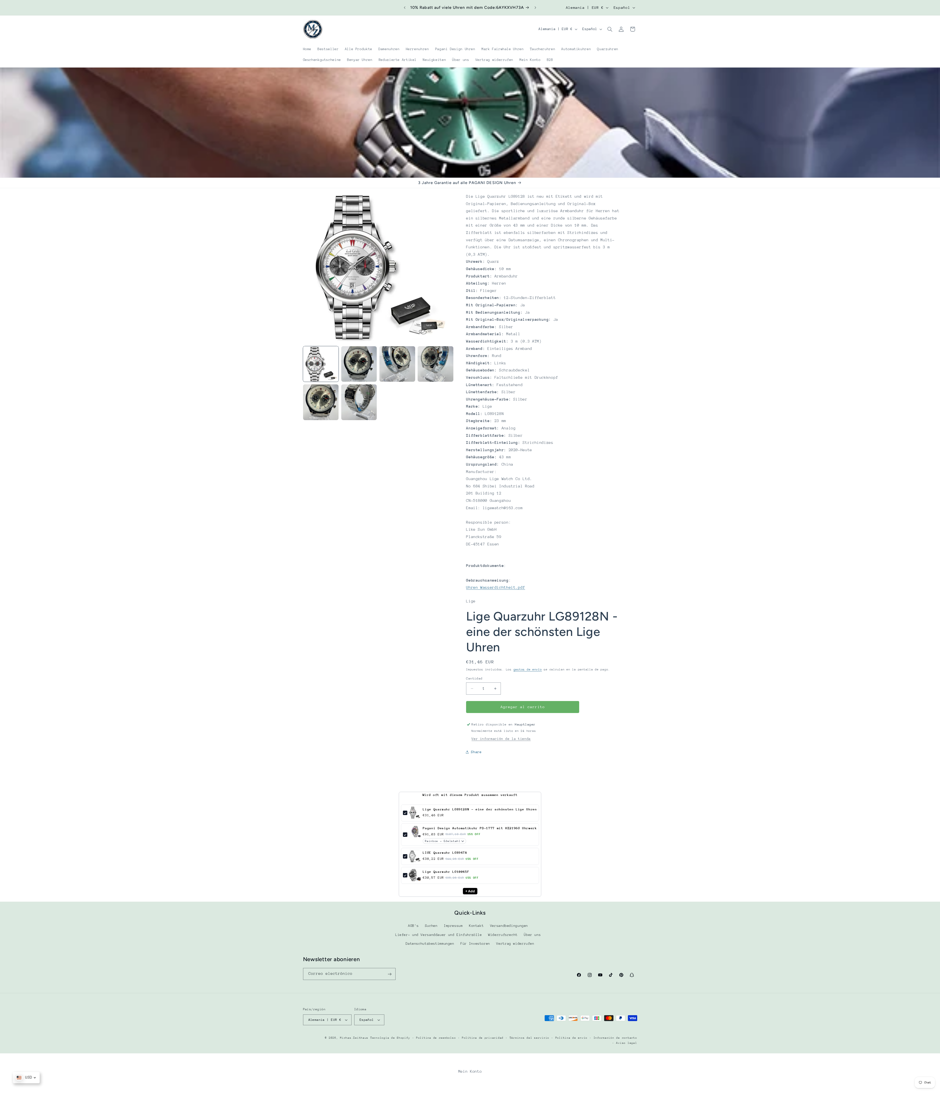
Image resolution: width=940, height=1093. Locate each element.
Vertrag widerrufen (515, 944)
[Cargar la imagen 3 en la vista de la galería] (397, 364)
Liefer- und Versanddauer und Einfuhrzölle (438, 935)
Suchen (431, 926)
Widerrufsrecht (503, 935)
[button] (609, 29)
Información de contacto (615, 1037)
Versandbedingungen (509, 926)
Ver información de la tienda (501, 738)
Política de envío (571, 1037)
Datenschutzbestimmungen (430, 944)
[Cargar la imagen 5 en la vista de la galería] (321, 402)
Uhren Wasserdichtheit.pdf (495, 587)
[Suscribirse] (389, 974)
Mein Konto (470, 1071)
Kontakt (476, 926)
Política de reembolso (436, 1037)
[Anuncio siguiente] (535, 7)
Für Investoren (475, 944)
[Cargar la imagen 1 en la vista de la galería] (321, 364)
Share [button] (476, 752)
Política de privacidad (483, 1037)
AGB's (413, 926)
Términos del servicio (529, 1037)
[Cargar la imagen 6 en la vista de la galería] (359, 402)
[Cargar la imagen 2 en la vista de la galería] (359, 364)
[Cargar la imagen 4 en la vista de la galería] (435, 364)
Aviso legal (626, 1043)
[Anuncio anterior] (404, 7)
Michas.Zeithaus (355, 1037)
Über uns (532, 935)
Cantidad (474, 678)
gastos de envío (528, 669)
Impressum (453, 926)
